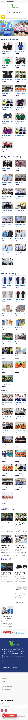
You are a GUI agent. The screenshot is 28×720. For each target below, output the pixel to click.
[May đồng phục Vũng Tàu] (21, 517)
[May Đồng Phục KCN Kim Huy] (20, 453)
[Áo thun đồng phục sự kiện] (20, 88)
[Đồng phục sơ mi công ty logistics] (7, 219)
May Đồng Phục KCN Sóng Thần (9, 459)
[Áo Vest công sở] (7, 163)
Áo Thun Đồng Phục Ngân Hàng (9, 135)
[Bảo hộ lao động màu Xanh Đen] (20, 280)
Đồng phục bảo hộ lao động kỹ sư (10, 313)
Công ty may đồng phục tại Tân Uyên (19, 547)
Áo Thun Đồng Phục (10, 39)
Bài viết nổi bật (7, 509)
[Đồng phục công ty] (20, 177)
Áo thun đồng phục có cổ (8, 107)
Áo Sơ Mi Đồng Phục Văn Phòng (9, 182)
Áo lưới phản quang (7, 370)
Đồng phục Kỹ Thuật (20, 299)
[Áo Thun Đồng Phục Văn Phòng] (20, 46)
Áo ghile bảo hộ (18, 327)
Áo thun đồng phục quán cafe (9, 79)
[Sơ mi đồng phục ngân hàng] (20, 205)
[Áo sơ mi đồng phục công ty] (7, 191)
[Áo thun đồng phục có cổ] (7, 102)
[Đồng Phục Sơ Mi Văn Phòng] (20, 233)
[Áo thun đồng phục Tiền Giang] (20, 130)
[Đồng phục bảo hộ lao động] (7, 336)
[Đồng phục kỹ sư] (7, 322)
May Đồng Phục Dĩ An (20, 416)
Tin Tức (3, 694)
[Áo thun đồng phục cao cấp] (20, 60)
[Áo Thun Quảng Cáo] (7, 116)
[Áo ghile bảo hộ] (20, 322)
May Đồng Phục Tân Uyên (8, 430)
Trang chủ (4, 678)
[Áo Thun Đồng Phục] (7, 46)
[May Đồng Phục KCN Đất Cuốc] (20, 425)
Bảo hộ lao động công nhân (21, 341)
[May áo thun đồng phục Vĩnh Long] (7, 144)
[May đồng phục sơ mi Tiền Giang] (7, 261)
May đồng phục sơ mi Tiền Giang (10, 267)
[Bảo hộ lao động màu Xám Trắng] (7, 294)
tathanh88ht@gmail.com (10, 667)
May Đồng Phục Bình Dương (8, 402)
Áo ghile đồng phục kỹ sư (21, 355)
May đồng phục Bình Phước (6, 546)
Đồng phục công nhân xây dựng (9, 384)
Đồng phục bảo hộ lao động (8, 341)
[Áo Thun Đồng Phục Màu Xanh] (20, 116)
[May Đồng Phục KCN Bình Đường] (20, 467)
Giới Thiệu (4, 681)
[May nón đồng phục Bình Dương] (21, 587)
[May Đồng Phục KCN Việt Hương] (7, 439)
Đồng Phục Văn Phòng (11, 156)
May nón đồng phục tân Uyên (6, 524)
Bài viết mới (6, 559)
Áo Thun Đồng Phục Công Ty (9, 65)
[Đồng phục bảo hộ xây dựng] (20, 308)
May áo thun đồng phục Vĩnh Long (10, 149)
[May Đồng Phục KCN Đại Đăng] (20, 439)
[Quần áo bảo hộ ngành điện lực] (20, 364)
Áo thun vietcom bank (20, 79)
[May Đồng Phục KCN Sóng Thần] (7, 453)
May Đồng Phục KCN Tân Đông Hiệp (10, 487)
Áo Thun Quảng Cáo (7, 121)
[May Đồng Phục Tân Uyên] (7, 425)
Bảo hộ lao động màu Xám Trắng (9, 299)
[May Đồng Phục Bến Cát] (7, 411)
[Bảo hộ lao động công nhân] (20, 336)
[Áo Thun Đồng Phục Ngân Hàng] (7, 130)
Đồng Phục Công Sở (7, 210)
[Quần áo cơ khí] (7, 350)
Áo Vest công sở (6, 168)
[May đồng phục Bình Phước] (7, 539)
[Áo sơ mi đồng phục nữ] (20, 191)
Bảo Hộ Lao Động (8, 273)
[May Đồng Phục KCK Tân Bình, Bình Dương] (7, 467)
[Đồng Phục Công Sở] (7, 205)
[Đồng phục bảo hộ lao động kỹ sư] (7, 308)
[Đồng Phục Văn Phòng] (20, 219)
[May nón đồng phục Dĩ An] (21, 566)
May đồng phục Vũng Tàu (20, 524)
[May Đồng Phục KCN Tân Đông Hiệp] (7, 481)
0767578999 (7, 663)
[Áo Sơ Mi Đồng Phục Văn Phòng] (7, 177)
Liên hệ (3, 697)
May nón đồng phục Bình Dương (20, 596)
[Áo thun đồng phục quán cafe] (7, 74)
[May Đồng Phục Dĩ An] (20, 411)
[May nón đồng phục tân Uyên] (7, 517)
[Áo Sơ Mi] (20, 163)
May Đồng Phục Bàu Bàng (21, 402)
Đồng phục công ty (19, 182)
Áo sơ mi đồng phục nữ (20, 196)
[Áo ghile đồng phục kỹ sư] (20, 350)
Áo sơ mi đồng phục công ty (8, 196)
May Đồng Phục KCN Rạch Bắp (9, 501)
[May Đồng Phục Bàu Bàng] (20, 397)
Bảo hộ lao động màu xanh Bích (9, 285)
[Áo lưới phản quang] (7, 364)
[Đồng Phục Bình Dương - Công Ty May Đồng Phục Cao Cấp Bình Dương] (7, 610)
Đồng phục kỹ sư (6, 327)
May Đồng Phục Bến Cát (8, 416)
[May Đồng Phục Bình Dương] (14, 6)
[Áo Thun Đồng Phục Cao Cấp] (20, 102)
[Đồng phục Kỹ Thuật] (20, 294)
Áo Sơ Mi (17, 168)
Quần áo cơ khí (5, 355)
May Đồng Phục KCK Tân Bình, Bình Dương (12, 473)
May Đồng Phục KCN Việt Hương (9, 445)
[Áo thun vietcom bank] (20, 74)
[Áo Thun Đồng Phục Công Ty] (7, 60)
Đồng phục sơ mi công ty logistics (10, 224)
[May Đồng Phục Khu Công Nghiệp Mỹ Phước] (20, 481)
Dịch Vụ (4, 391)
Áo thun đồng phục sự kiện (21, 93)
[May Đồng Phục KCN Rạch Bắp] (7, 495)
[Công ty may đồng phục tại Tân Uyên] (21, 539)
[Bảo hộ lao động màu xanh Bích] (7, 280)
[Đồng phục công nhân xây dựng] (7, 378)
